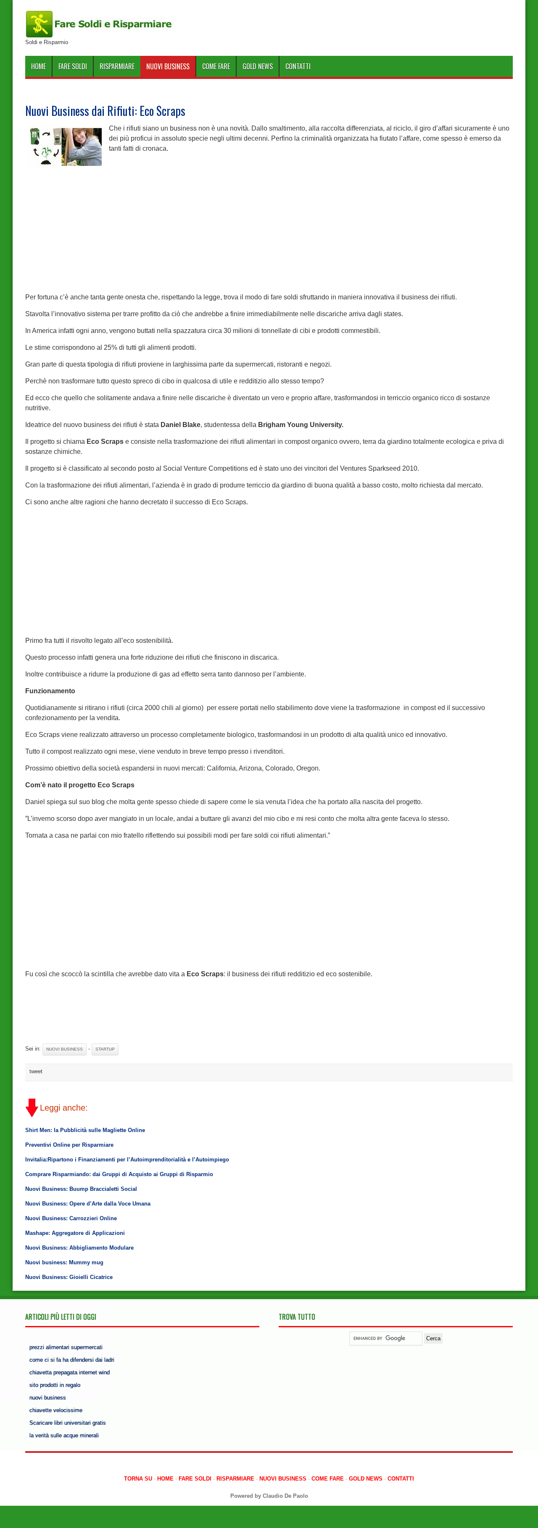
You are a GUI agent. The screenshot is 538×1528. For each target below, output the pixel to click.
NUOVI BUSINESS (168, 66)
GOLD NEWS (258, 66)
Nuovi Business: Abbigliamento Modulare (79, 1248)
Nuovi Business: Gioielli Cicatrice (69, 1277)
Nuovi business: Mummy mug (64, 1262)
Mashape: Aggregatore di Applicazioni (75, 1233)
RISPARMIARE (117, 66)
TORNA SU (138, 1479)
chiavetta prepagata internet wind (69, 1372)
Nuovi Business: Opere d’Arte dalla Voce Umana (87, 1203)
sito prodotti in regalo (54, 1385)
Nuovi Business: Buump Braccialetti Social (81, 1189)
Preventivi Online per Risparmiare (69, 1145)
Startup (105, 1049)
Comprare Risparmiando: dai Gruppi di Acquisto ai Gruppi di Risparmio (119, 1174)
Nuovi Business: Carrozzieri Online (71, 1218)
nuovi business (47, 1397)
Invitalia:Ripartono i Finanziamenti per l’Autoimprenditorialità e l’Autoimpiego (127, 1159)
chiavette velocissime (55, 1410)
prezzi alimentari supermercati (66, 1347)
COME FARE (216, 66)
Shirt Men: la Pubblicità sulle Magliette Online (85, 1130)
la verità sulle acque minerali (64, 1435)
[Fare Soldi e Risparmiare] (98, 36)
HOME (38, 66)
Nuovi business (64, 1049)
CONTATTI (298, 66)
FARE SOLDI (72, 66)
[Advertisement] (269, 229)
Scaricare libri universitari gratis (67, 1423)
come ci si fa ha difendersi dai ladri (71, 1360)
